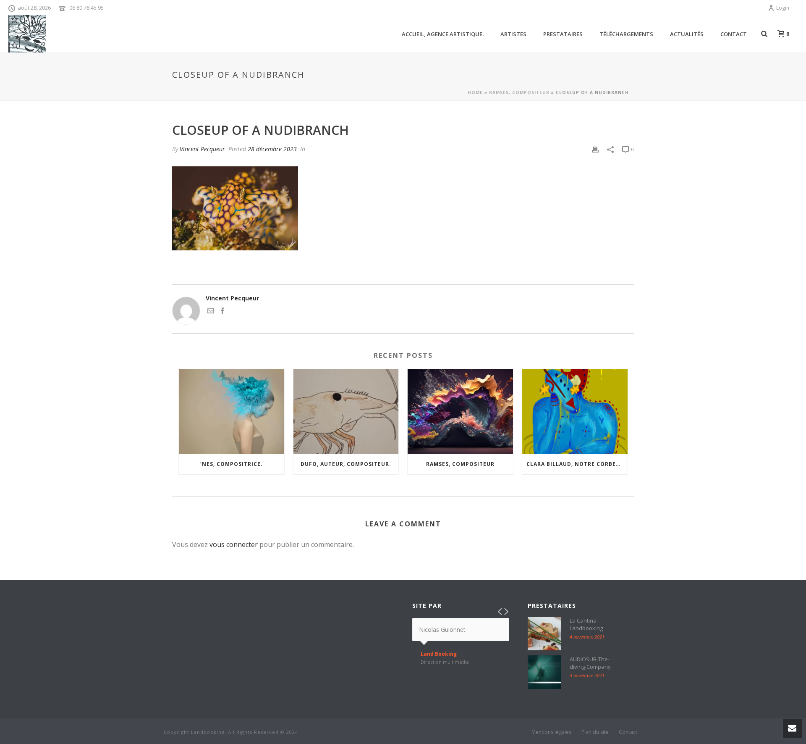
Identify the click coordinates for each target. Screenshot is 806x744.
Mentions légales (551, 732)
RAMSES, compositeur (519, 92)
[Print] (595, 149)
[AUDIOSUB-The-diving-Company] (544, 672)
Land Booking (439, 654)
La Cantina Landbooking (586, 624)
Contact (733, 34)
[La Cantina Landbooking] (544, 633)
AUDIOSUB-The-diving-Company (590, 662)
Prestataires (563, 34)
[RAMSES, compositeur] (460, 411)
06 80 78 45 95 (86, 7)
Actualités (687, 34)
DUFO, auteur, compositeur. (346, 464)
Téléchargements (626, 34)
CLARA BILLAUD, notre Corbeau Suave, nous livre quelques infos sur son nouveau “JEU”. (577, 464)
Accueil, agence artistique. (443, 34)
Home (475, 92)
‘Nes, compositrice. (231, 464)
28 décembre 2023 (272, 149)
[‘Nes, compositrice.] (231, 411)
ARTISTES (513, 34)
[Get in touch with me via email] (210, 312)
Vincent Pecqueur (202, 149)
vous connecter (233, 544)
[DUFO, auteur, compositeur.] (346, 411)
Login (782, 7)
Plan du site (595, 732)
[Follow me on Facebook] (222, 312)
